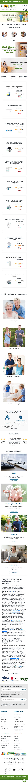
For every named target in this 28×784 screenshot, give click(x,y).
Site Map (16, 745)
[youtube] (22, 769)
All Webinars (14, 572)
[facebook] (9, 769)
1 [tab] (13, 40)
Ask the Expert (4, 728)
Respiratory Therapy (4, 77)
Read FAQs (14, 511)
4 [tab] (15, 428)
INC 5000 (12, 591)
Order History (17, 719)
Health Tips (3, 719)
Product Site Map (18, 750)
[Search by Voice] (23, 10)
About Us (16, 736)
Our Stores (16, 740)
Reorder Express (17, 717)
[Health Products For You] (10, 6)
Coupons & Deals (5, 715)
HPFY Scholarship (5, 743)
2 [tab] (14, 40)
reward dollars (16, 610)
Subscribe (23, 689)
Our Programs (5, 733)
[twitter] (5, 769)
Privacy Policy (17, 747)
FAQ (2, 726)
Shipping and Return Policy (20, 724)
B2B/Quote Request (18, 730)
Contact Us (16, 738)
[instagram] (14, 769)
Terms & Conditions (18, 721)
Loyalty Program (14, 658)
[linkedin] (18, 769)
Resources (4, 711)
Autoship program (16, 620)
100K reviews (18, 666)
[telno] (22, 6)
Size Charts (4, 724)
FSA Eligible (3, 721)
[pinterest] (5, 772)
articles (12, 629)
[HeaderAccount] (24, 6)
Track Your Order (18, 715)
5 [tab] (16, 428)
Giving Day (3, 738)
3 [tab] (14, 428)
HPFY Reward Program (6, 736)
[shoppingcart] (26, 6)
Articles (14, 473)
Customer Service (18, 711)
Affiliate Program (5, 745)
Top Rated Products (13, 77)
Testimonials (17, 743)
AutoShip (3, 747)
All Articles (14, 480)
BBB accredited (16, 612)
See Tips (14, 542)
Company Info (18, 733)
